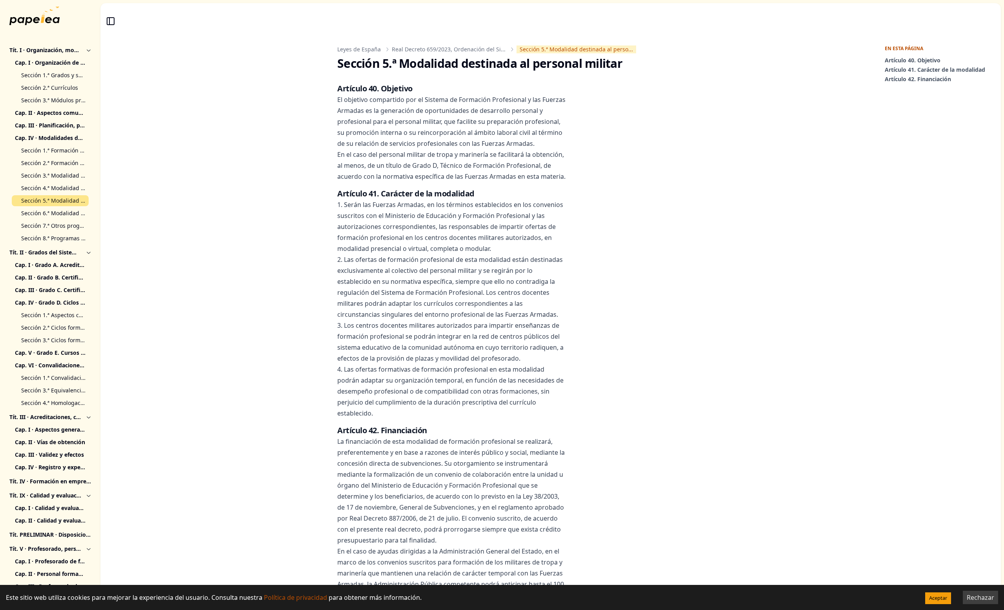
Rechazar (980, 597)
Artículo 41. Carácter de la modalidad (935, 69)
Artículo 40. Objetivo (912, 60)
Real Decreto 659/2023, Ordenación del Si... (449, 49)
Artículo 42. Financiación (918, 79)
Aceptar (938, 597)
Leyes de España (359, 49)
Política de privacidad (295, 597)
